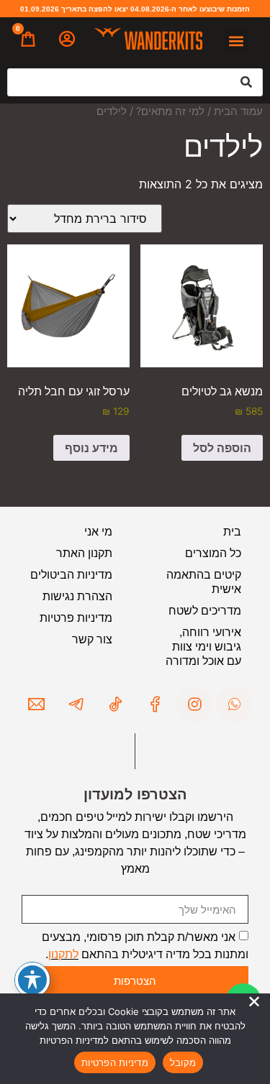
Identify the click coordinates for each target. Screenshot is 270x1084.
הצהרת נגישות (77, 596)
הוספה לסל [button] (222, 448)
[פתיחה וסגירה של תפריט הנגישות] (32, 980)
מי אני (98, 531)
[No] (254, 1002)
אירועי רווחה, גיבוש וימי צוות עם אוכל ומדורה (203, 646)
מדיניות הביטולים (71, 575)
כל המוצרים (213, 553)
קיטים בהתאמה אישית (203, 582)
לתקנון (63, 954)
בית (232, 531)
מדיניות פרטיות (76, 618)
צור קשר (92, 639)
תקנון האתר (84, 553)
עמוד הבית (238, 111)
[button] (236, 41)
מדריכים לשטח (204, 611)
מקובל (183, 1062)
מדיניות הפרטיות (114, 1062)
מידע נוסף (91, 448)
